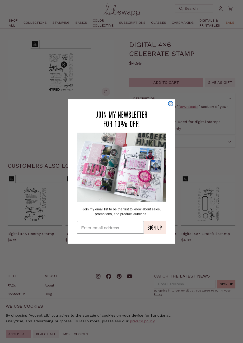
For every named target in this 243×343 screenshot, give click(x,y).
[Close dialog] (170, 103)
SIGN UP (155, 227)
